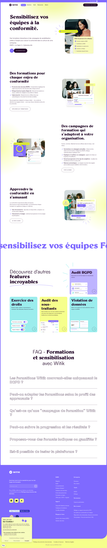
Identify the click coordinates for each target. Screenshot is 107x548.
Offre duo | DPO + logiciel (62, 497)
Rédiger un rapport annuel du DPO (82, 510)
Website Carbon (24, 511)
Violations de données (61, 490)
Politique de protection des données (42, 542)
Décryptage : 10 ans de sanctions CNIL (84, 517)
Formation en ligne (60, 495)
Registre (58, 481)
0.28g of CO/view (14, 511)
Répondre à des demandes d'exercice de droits (86, 515)
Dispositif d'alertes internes (62, 505)
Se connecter (93, 1)
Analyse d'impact (60, 488)
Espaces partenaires (79, 502)
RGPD (75, 491)
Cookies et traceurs (59, 542)
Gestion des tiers (60, 520)
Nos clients (76, 483)
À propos (76, 481)
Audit (57, 483)
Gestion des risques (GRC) (62, 518)
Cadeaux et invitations (61, 508)
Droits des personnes (61, 493)
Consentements (60, 486)
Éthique (76, 494)
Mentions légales (69, 542)
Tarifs (34, 4)
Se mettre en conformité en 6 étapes (83, 512)
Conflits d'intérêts (60, 510)
